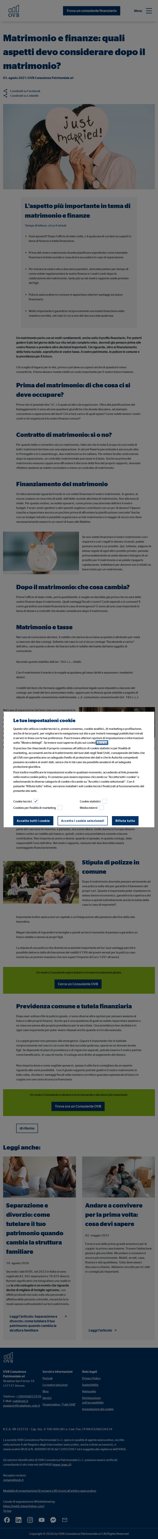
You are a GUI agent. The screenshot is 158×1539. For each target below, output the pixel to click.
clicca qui (102, 742)
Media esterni (88, 807)
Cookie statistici (90, 801)
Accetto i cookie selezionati (82, 820)
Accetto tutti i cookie (33, 820)
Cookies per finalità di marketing (34, 807)
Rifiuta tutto (125, 820)
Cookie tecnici (22, 801)
